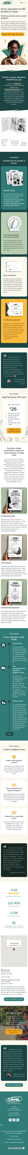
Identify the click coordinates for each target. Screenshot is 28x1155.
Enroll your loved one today (12, 34)
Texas (18, 945)
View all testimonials (14, 1085)
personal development (12, 205)
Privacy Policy (14, 1136)
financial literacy (19, 199)
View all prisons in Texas (14, 999)
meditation (21, 203)
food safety (14, 203)
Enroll (9, 734)
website (13, 990)
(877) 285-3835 (14, 1113)
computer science (9, 201)
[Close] (19, 941)
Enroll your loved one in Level (14, 1031)
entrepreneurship (8, 199)
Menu (21, 2)
